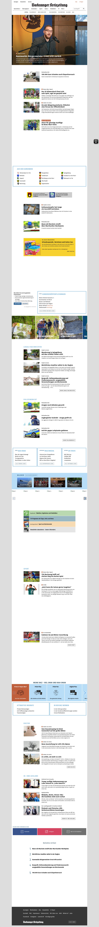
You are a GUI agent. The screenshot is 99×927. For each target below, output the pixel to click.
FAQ (30, 913)
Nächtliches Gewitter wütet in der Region (57, 365)
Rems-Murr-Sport (42, 12)
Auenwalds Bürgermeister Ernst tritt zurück (38, 56)
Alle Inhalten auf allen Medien (38, 698)
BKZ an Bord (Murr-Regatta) (47, 460)
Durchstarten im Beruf (45, 299)
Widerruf (65, 913)
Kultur (27, 723)
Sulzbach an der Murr (70, 175)
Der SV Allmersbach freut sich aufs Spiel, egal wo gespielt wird (54, 92)
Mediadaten (33, 910)
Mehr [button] (62, 9)
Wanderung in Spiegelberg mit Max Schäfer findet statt (52, 353)
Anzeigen (16, 2)
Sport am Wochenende (45, 524)
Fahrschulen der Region (46, 303)
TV (58, 9)
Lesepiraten (67, 460)
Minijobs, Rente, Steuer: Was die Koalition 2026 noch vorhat (53, 796)
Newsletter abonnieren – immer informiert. (43, 529)
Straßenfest (67, 458)
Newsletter (23, 2)
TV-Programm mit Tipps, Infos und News (42, 518)
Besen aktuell (43, 305)
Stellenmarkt (42, 307)
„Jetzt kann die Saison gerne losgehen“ (56, 587)
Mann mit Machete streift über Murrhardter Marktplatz (53, 225)
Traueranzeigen (21, 713)
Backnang (22, 183)
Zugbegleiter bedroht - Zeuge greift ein (57, 418)
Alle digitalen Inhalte (73, 698)
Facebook (26, 916)
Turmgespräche (19, 458)
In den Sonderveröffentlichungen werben (65, 711)
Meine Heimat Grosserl (45, 298)
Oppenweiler (45, 183)
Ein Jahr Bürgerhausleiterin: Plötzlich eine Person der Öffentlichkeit (56, 106)
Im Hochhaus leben (45, 456)
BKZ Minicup (67, 454)
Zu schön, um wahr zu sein (51, 757)
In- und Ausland (31, 776)
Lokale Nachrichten (33, 347)
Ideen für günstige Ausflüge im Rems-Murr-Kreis (52, 124)
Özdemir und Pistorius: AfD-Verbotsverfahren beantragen (53, 809)
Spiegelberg (67, 173)
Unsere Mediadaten (59, 713)
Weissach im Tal (68, 178)
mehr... (52, 387)
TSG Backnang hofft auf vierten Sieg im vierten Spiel (52, 575)
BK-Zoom (68, 12)
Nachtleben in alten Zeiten (22, 460)
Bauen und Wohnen (44, 301)
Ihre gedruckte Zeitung (55, 698)
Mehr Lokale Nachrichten (67, 390)
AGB (60, 913)
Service (30, 2)
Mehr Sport (71, 645)
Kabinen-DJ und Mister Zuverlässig (55, 635)
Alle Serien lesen (21, 463)
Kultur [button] (46, 9)
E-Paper (81, 2)
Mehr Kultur (71, 767)
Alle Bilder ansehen (31, 475)
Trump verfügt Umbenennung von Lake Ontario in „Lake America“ (54, 782)
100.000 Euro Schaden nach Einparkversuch (58, 74)
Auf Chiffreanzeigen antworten (25, 711)
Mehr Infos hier (70, 251)
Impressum (36, 913)
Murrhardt (44, 181)
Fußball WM (67, 456)
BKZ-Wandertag (53, 12)
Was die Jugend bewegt (21, 454)
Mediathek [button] (52, 9)
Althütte (22, 175)
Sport (26, 569)
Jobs (71, 913)
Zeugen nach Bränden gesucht (53, 405)
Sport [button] (40, 9)
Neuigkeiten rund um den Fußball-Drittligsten (40, 195)
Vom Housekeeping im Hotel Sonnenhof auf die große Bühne (53, 730)
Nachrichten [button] (17, 9)
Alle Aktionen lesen (70, 463)
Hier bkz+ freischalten (20, 698)
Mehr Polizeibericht (69, 440)
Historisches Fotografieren (47, 454)
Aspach (22, 178)
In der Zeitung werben (60, 709)
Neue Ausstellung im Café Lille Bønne (56, 744)
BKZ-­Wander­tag (45, 336)
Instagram (33, 916)
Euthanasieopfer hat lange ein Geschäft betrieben (52, 208)
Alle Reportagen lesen (46, 463)
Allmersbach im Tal (25, 173)
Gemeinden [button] (34, 9)
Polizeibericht (32, 12)
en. (62, 195)
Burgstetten (45, 173)
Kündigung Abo (50, 916)
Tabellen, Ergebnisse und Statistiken (46, 513)
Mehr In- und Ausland (68, 818)
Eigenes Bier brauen (45, 458)
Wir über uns (54, 913)
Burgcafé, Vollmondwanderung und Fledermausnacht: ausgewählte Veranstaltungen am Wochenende (55, 380)
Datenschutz (45, 913)
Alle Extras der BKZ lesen (47, 310)
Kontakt (25, 913)
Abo (76, 2)
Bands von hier (19, 456)
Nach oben (72, 922)
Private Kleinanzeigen (23, 709)
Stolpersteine (61, 12)
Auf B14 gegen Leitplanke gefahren (55, 430)
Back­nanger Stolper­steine (68, 335)
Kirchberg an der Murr (48, 178)
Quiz (73, 12)
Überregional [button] (25, 9)
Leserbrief (41, 916)
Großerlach (45, 175)
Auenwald (22, 181)
